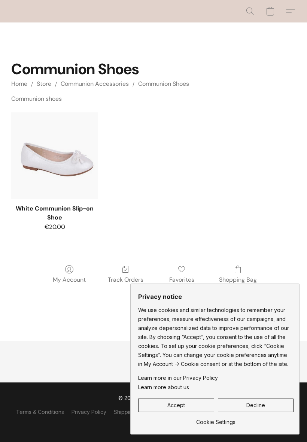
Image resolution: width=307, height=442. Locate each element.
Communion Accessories (95, 84)
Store (44, 84)
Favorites (181, 280)
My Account (69, 280)
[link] (216, 419)
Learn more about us (163, 387)
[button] (250, 11)
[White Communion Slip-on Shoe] (54, 155)
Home (19, 84)
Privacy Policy (89, 412)
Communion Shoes (163, 84)
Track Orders (125, 280)
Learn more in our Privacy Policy (178, 378)
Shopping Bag (238, 280)
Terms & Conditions (40, 412)
